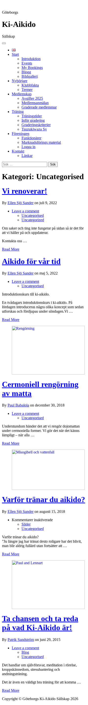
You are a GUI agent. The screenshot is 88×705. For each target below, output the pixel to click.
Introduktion (31, 59)
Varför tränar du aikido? (43, 499)
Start (15, 54)
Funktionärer (31, 138)
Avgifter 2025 (32, 98)
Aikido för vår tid (31, 261)
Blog (25, 652)
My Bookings (32, 68)
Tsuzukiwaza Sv (34, 129)
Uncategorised (33, 215)
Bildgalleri (30, 76)
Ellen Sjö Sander (20, 203)
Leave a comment (25, 211)
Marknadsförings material (41, 142)
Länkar (27, 156)
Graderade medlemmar (39, 107)
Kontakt (18, 151)
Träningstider (32, 116)
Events (27, 63)
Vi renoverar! (24, 191)
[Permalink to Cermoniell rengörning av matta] (48, 373)
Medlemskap (22, 94)
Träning (18, 112)
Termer (27, 90)
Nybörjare (19, 81)
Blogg (26, 72)
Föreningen (20, 134)
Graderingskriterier (36, 125)
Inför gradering (33, 120)
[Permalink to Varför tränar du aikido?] (48, 488)
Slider (26, 524)
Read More (10, 249)
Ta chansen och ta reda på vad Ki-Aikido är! (40, 623)
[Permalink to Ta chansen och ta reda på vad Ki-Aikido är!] (48, 608)
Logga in (28, 147)
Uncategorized (33, 220)
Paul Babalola (18, 405)
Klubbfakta (30, 85)
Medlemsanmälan (35, 103)
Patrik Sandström (21, 640)
